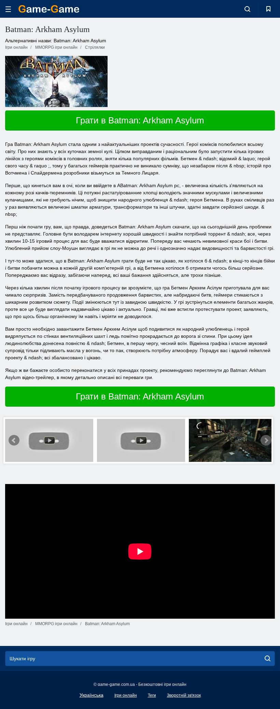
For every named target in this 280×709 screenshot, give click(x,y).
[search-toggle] (247, 8)
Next (266, 440)
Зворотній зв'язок (184, 695)
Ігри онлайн (125, 695)
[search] (267, 658)
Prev (14, 440)
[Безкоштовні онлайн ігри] (49, 9)
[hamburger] (8, 9)
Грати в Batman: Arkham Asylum (140, 120)
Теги (152, 695)
